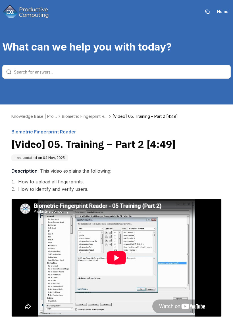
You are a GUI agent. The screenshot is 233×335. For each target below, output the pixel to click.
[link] (145, 116)
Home (222, 11)
